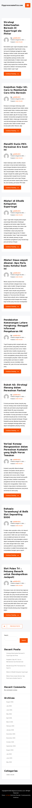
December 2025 (10, 734)
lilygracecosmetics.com (12, 5)
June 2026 (9, 710)
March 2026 (9, 722)
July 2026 (9, 706)
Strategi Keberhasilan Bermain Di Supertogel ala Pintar (12, 28)
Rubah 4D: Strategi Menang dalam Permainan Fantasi (15, 387)
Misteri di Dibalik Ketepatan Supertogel (14, 203)
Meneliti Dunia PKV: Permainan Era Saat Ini (16, 146)
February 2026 (10, 726)
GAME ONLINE (19, 42)
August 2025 (9, 750)
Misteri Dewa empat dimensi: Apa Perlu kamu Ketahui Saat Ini (16, 264)
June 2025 (9, 758)
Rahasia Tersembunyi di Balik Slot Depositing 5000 (16, 513)
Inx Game (8, 795)
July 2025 (9, 754)
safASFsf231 (17, 38)
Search (6, 635)
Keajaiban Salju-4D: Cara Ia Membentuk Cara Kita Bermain (16, 89)
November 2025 (10, 738)
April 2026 (9, 718)
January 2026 (10, 730)
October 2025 (10, 742)
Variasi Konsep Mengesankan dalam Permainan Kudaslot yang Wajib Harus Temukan (16, 449)
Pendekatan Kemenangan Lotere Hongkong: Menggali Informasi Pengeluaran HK (16, 325)
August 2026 (9, 702)
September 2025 (11, 746)
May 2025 (9, 762)
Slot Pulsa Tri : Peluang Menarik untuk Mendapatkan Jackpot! (16, 573)
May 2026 (9, 714)
